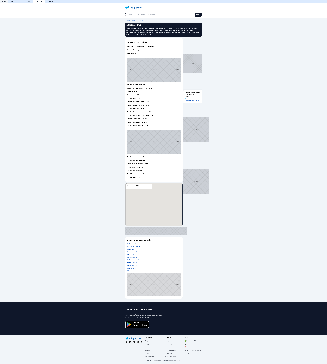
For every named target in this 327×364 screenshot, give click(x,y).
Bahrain (147, 347)
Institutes (39, 1)
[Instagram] (130, 342)
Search (4, 1)
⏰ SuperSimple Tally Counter (193, 347)
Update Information (192, 100)
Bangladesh (148, 341)
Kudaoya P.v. (131, 249)
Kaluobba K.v (131, 244)
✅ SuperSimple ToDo (191, 341)
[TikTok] (141, 342)
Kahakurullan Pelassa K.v (135, 252)
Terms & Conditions (170, 350)
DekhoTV (167, 347)
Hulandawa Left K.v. (133, 260)
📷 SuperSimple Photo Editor (193, 344)
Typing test (51, 1)
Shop (20, 1)
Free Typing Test (169, 344)
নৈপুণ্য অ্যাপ (187, 353)
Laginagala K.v (132, 268)
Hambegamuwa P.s (133, 246)
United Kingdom (149, 356)
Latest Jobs (168, 341)
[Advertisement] (154, 70)
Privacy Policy (168, 353)
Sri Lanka (147, 350)
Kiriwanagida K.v (132, 271)
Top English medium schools (193, 350)
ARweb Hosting (176, 360)
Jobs (12, 1)
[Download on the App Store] (137, 324)
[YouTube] (138, 342)
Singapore (148, 344)
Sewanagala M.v (132, 263)
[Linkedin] (134, 342)
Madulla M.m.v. (132, 265)
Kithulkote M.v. (132, 257)
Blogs (28, 1)
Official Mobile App (170, 356)
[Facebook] (126, 342)
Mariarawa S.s (132, 254)
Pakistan (147, 353)
